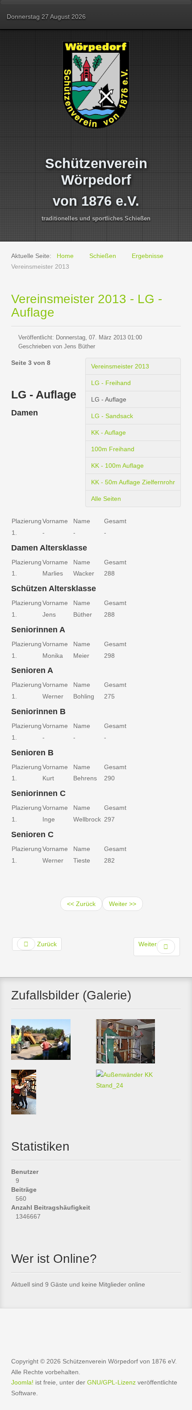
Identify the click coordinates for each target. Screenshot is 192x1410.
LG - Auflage (108, 399)
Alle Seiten (106, 498)
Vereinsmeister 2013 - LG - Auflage (86, 305)
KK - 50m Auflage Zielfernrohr (133, 482)
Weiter (147, 944)
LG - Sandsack (112, 415)
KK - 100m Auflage (117, 465)
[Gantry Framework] (96, 1327)
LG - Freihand (111, 382)
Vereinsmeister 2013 (120, 366)
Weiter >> (122, 903)
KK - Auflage (108, 432)
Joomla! (22, 1382)
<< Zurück (81, 903)
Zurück (46, 944)
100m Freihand (112, 449)
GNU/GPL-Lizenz (111, 1382)
